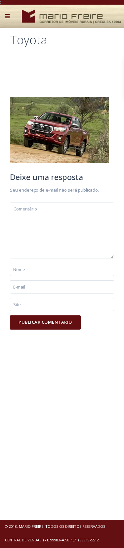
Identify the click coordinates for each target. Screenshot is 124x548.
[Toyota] (59, 129)
